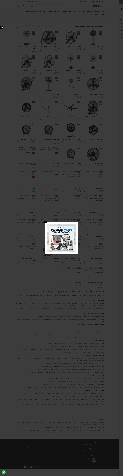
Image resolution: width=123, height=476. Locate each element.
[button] (1, 27)
